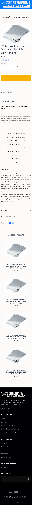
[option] (16, 33)
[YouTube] (5, 468)
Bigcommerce (20, 498)
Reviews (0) (13, 60)
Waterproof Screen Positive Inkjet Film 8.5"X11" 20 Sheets (16, 336)
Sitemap (16, 502)
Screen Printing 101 (7, 432)
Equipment (4, 454)
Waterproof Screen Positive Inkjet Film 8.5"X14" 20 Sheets (16, 372)
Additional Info (8, 216)
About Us (4, 419)
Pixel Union (23, 496)
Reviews (4, 210)
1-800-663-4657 (6, 408)
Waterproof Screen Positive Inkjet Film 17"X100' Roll (16, 301)
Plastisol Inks (5, 447)
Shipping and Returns (8, 425)
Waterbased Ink (6, 450)
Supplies (4, 443)
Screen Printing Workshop (10, 429)
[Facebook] (1, 468)
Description (6, 93)
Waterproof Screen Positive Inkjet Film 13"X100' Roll (16, 266)
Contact (4, 422)
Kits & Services (6, 457)
